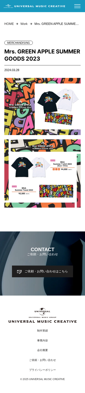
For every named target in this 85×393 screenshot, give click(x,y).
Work (24, 23)
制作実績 (42, 330)
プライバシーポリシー (42, 370)
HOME (9, 23)
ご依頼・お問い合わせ (42, 360)
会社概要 (42, 350)
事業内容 (42, 340)
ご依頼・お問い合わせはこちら (46, 271)
